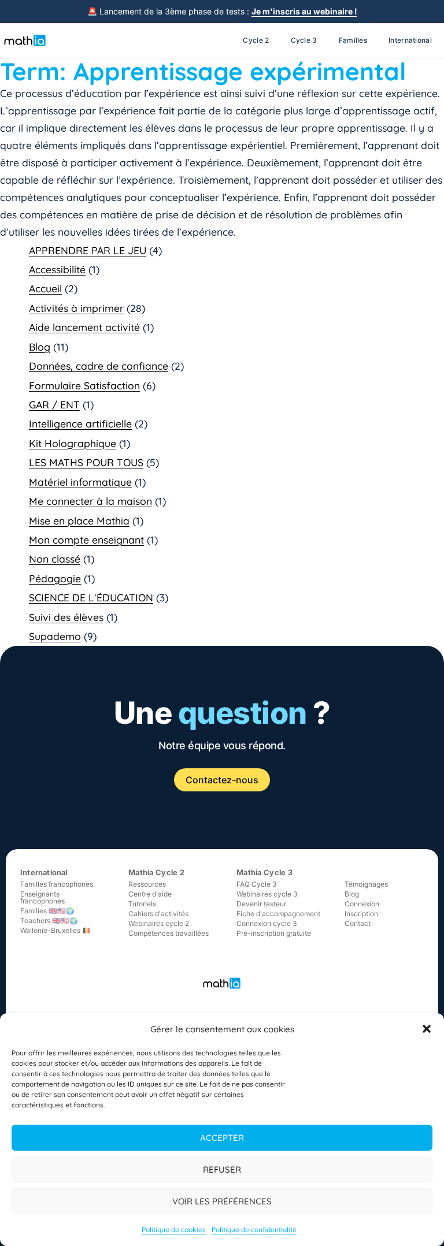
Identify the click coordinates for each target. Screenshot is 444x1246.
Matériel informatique (80, 481)
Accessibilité (57, 269)
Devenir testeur (261, 903)
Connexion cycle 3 (266, 923)
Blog (39, 346)
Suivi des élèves (66, 617)
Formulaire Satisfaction (84, 385)
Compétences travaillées (168, 933)
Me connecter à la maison (90, 500)
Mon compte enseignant (86, 539)
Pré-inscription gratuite (273, 933)
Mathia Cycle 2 (156, 872)
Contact (358, 923)
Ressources (147, 884)
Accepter (222, 1137)
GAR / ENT (54, 404)
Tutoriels (142, 903)
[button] (426, 1029)
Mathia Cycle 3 (264, 872)
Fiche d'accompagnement (278, 913)
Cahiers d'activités (158, 913)
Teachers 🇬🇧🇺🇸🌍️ (49, 920)
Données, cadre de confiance (98, 365)
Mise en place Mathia (79, 520)
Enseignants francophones (42, 897)
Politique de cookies (174, 1229)
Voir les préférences (222, 1201)
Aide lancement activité (84, 327)
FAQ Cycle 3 (256, 884)
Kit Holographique (72, 443)
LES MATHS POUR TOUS (86, 462)
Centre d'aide (150, 894)
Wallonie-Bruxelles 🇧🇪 (55, 930)
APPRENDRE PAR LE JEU (87, 250)
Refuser (222, 1169)
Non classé (54, 558)
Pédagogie (55, 578)
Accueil (45, 288)
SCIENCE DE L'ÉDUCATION (91, 597)
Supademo (55, 636)
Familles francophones (56, 884)
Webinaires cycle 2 (158, 923)
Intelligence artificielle (80, 423)
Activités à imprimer (76, 308)
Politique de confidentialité (254, 1229)
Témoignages (366, 884)
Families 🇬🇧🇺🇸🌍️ (47, 910)
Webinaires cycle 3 (267, 894)
